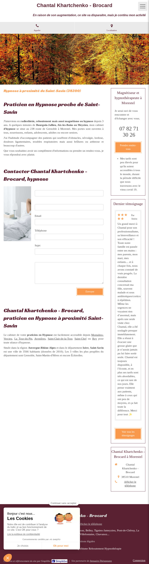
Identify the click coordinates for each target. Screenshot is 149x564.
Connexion (139, 560)
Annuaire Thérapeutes (101, 560)
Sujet (37, 245)
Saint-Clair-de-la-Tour (60, 338)
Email (38, 215)
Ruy (94, 338)
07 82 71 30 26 (129, 132)
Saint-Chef (80, 338)
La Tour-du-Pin (23, 338)
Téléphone (41, 230)
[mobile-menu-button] (142, 6)
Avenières (40, 338)
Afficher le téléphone (130, 483)
